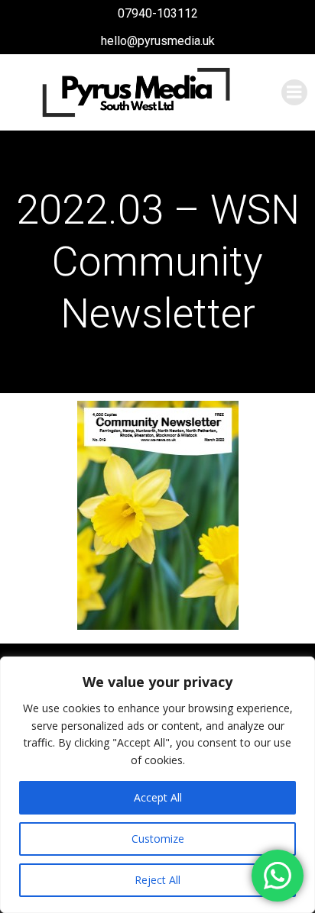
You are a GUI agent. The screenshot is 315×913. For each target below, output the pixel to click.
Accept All (158, 797)
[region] (157, 785)
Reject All (157, 880)
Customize (158, 838)
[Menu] (294, 92)
